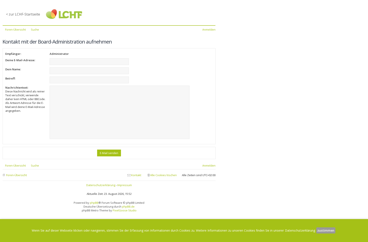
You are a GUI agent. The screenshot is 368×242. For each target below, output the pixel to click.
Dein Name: (13, 69)
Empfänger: (13, 54)
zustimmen (325, 230)
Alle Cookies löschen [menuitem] (163, 175)
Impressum (124, 185)
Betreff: (10, 78)
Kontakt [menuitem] (136, 175)
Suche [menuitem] (35, 29)
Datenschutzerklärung (100, 185)
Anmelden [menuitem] (209, 29)
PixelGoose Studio (125, 210)
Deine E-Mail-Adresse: (20, 60)
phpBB (94, 203)
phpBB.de (128, 206)
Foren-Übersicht (16, 175)
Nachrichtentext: (16, 87)
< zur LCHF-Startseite (23, 14)
